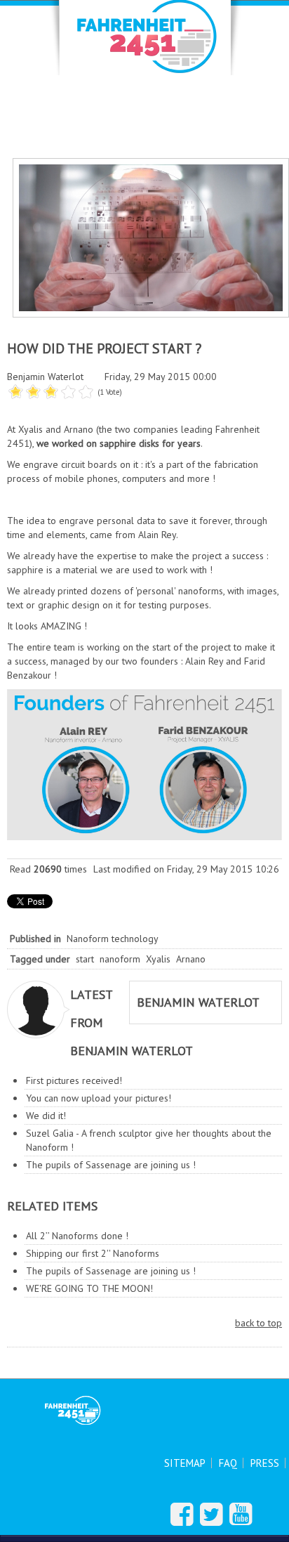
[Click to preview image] (151, 236)
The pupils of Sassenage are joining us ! (111, 1164)
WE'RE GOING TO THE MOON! (89, 1288)
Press (264, 1463)
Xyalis (158, 959)
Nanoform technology (113, 938)
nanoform (120, 959)
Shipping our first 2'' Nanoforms (92, 1253)
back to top (258, 1322)
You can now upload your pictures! (98, 1098)
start (85, 959)
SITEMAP (185, 1463)
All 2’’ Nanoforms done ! (77, 1235)
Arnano (191, 959)
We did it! (46, 1115)
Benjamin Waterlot (45, 376)
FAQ (228, 1463)
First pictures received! (74, 1080)
